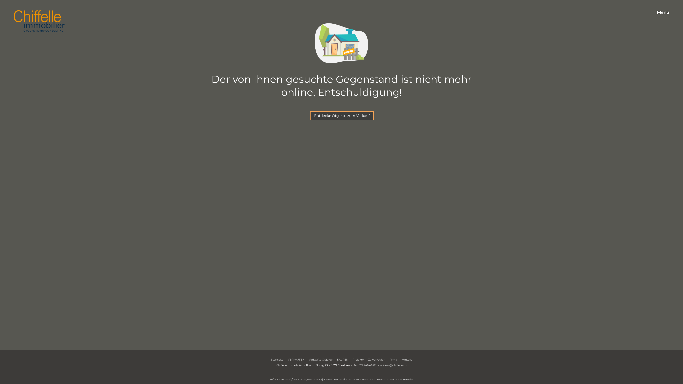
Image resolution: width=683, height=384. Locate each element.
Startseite (277, 359)
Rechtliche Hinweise (402, 379)
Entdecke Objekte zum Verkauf (342, 115)
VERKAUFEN (296, 359)
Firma (393, 359)
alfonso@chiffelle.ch (393, 365)
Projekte (358, 359)
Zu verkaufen (376, 359)
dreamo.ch (382, 379)
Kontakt (406, 359)
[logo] (39, 21)
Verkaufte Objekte (321, 359)
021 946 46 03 (368, 365)
